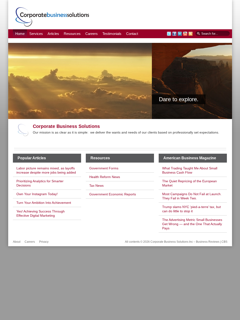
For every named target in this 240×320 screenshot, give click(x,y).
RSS (190, 34)
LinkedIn (180, 34)
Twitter (169, 34)
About (16, 241)
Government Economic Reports (112, 194)
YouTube (185, 34)
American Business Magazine (189, 158)
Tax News (96, 185)
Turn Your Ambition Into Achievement (43, 203)
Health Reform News (104, 177)
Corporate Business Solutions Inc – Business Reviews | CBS (52, 17)
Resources (72, 34)
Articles (53, 34)
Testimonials (111, 34)
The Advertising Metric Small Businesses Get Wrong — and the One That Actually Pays (192, 224)
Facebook (174, 34)
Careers (91, 34)
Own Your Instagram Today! (37, 194)
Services (36, 34)
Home (20, 34)
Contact (132, 34)
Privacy (44, 241)
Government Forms (103, 168)
